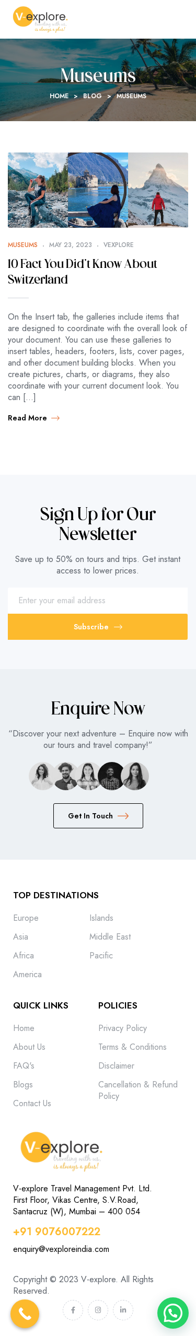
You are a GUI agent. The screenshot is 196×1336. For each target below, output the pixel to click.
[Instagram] (98, 1310)
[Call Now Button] (24, 1313)
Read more (27, 418)
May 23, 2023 (70, 245)
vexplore (118, 245)
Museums (23, 245)
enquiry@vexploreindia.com (61, 1249)
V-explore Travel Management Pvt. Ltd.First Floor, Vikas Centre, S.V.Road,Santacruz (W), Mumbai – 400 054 (82, 1199)
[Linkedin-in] (123, 1310)
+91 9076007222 (56, 1231)
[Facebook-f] (73, 1310)
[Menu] (183, 19)
